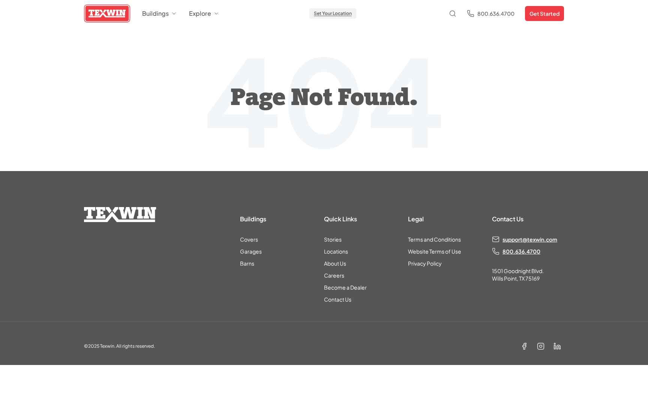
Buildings (155, 13)
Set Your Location (333, 13)
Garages (251, 251)
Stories (333, 239)
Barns (247, 263)
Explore (200, 13)
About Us (335, 263)
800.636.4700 (521, 251)
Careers (334, 275)
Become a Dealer (345, 287)
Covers (249, 239)
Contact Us (337, 299)
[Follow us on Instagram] (541, 346)
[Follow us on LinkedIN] (557, 346)
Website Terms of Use (434, 251)
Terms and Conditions (434, 239)
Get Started (545, 13)
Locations (336, 251)
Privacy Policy (425, 263)
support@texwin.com (529, 239)
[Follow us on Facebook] (524, 346)
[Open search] (452, 13)
